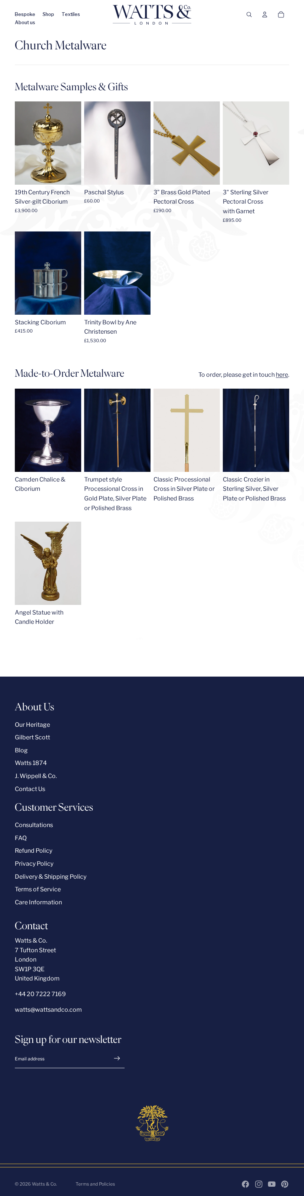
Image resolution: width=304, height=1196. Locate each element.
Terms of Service (38, 889)
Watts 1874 (31, 762)
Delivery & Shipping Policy (50, 876)
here (282, 374)
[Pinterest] (284, 1184)
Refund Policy (33, 850)
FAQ (21, 838)
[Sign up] (117, 1058)
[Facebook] (245, 1184)
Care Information (38, 902)
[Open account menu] (265, 14)
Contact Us (30, 789)
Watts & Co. (44, 1184)
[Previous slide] (90, 143)
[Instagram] (258, 1184)
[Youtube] (271, 1184)
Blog (21, 750)
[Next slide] (145, 143)
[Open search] (249, 14)
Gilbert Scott (32, 737)
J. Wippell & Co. (36, 775)
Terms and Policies (95, 1184)
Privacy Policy (34, 863)
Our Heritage (32, 724)
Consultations (34, 825)
